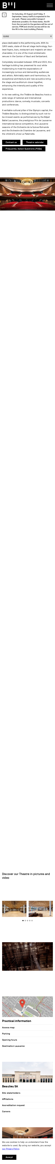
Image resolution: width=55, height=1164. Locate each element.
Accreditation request (13, 1105)
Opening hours (9, 1040)
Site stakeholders (11, 1093)
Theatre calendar (35, 142)
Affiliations (7, 1099)
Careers (6, 1111)
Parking (6, 1033)
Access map (8, 1027)
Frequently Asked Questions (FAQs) (24, 148)
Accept (9, 1157)
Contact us (11, 142)
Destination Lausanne (13, 1046)
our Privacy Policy (10, 1149)
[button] (27, 920)
